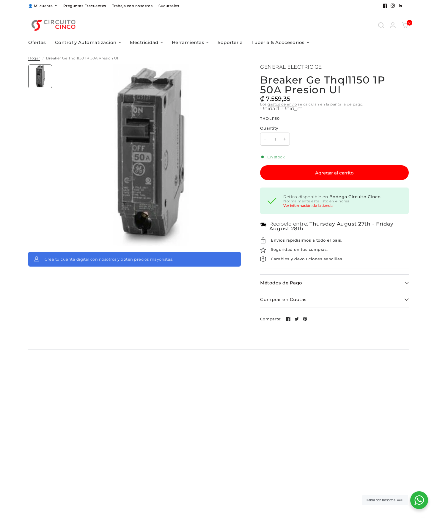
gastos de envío (282, 104)
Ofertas (37, 42)
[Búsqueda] (381, 25)
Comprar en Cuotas (283, 299)
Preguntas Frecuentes (84, 6)
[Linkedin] (400, 6)
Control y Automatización (86, 42)
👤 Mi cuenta (40, 6)
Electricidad (144, 42)
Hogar (34, 58)
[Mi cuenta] (393, 25)
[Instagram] (393, 6)
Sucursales (168, 6)
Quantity (269, 128)
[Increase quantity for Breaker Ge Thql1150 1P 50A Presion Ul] (285, 139)
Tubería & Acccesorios (278, 42)
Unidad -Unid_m (281, 108)
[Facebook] (385, 6)
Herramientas (188, 42)
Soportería (230, 42)
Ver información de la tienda (308, 205)
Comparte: (270, 319)
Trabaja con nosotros (132, 6)
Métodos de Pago (281, 283)
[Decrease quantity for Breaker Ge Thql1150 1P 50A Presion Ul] (265, 139)
